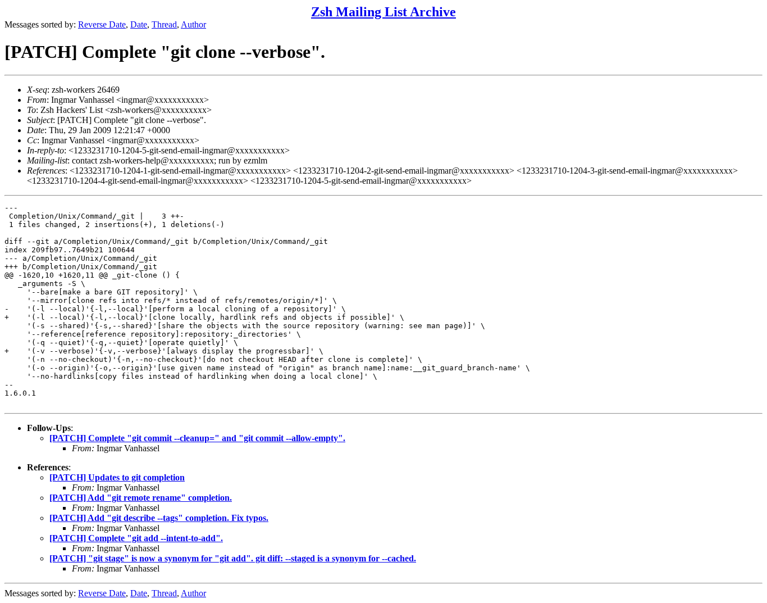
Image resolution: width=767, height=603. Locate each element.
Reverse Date (102, 24)
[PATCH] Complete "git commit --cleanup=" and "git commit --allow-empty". (197, 438)
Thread (164, 24)
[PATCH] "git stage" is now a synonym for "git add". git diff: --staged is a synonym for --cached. (232, 558)
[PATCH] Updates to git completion (117, 477)
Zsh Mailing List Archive (383, 11)
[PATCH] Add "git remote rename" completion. (140, 497)
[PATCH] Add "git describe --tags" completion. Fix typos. (158, 518)
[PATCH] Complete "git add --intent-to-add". (136, 538)
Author (193, 24)
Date (138, 24)
